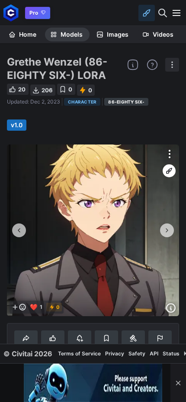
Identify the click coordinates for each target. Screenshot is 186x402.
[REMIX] (169, 170)
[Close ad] (178, 383)
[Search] (163, 13)
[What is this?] (132, 64)
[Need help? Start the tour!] (152, 64)
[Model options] (172, 65)
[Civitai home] (11, 12)
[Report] (160, 338)
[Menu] (176, 13)
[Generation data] (171, 308)
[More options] (170, 154)
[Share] (26, 338)
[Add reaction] (19, 307)
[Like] (52, 338)
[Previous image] (19, 230)
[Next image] (167, 230)
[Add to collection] (106, 338)
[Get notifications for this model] (79, 338)
